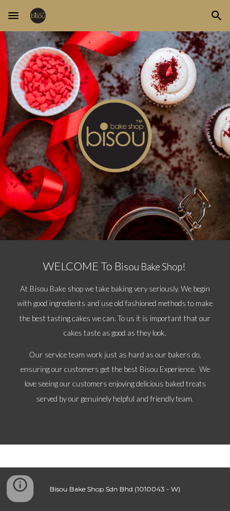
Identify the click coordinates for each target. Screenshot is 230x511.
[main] (115, 342)
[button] (13, 15)
